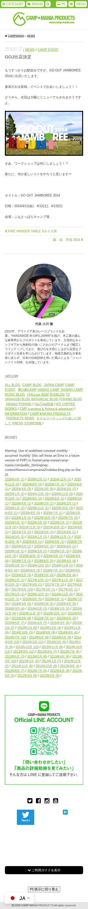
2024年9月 (32, 498)
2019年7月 (21, 561)
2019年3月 (14, 565)
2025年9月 (32, 484)
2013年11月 (52, 647)
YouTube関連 (43, 404)
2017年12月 (38, 580)
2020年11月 (60, 537)
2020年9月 (32, 542)
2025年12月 (60, 479)
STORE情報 (33, 423)
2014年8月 (68, 632)
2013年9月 (23, 651)
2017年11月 (62, 580)
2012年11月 (22, 666)
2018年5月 (21, 575)
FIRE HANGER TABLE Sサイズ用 (32, 231)
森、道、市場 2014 (67, 240)
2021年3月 (14, 537)
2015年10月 (54, 613)
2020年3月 (14, 551)
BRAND (37, 4)
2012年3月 (49, 675)
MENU (81, 4)
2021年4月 (66, 532)
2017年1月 (14, 594)
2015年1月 (27, 628)
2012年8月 (14, 671)
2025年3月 (44, 489)
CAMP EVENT (48, 50)
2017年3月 (45, 589)
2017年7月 (54, 584)
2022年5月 (14, 522)
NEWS (30, 50)
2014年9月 (45, 632)
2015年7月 (44, 618)
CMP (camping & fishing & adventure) (46, 409)
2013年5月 (37, 656)
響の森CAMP (27, 389)
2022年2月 (59, 522)
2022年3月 (37, 522)
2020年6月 (21, 546)
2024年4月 (21, 503)
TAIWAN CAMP (71, 389)
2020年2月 (37, 551)
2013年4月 (59, 656)
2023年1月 (21, 517)
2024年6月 (54, 498)
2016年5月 (44, 604)
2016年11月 (62, 594)
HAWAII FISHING (19, 404)
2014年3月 (33, 642)
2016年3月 (14, 608)
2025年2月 (66, 489)
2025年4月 (21, 489)
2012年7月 (37, 671)
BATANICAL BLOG (44, 399)
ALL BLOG (12, 385)
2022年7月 (68, 517)
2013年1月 (51, 661)
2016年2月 (37, 608)
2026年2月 (37, 479)
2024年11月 (62, 494)
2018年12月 (38, 565)
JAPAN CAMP (54, 385)
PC (63, 4)
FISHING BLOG (70, 399)
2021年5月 (44, 532)
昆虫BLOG (57, 394)
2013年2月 (29, 661)
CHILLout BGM (38, 394)
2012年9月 (69, 666)
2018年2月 (66, 575)
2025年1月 (14, 494)
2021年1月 (37, 537)
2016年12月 (38, 594)
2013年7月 (69, 651)
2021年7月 (21, 532)
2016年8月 (54, 599)
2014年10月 (22, 632)
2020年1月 (59, 551)
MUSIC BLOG (15, 394)
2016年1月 (59, 608)
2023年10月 (62, 508)
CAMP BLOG (32, 385)
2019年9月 (53, 556)
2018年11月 (62, 565)
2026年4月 (14, 479)
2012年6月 (59, 671)
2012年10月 (46, 666)
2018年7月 (53, 570)
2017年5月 (22, 589)
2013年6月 (14, 656)
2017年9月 (32, 584)
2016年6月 (21, 604)
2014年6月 (39, 637)
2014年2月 (56, 642)
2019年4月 (66, 561)
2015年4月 (37, 623)
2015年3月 (59, 623)
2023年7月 (53, 513)
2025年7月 (54, 484)
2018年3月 (44, 575)
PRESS (17, 423)
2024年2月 (66, 503)
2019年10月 (29, 556)
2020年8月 (54, 542)
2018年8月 (30, 570)
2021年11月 (29, 527)
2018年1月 (14, 580)
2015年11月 (29, 613)
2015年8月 (21, 618)
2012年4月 (27, 675)
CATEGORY (14, 4)
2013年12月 (27, 647)
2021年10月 (54, 527)
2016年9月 (32, 599)
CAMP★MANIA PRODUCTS (50, 414)
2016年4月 (66, 604)
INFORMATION (16, 414)
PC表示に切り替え (44, 889)
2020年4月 (66, 546)
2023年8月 (30, 513)
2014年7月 (15, 637)
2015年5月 (14, 623)
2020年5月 (44, 546)
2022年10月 (44, 517)
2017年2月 (68, 589)
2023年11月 (38, 508)
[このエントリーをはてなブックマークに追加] (65, 812)
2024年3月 (44, 503)
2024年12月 (38, 494)
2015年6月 (66, 618)
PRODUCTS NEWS (20, 418)
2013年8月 (47, 651)
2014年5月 (61, 637)
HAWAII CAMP (48, 389)
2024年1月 (14, 508)
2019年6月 (44, 561)
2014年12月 (50, 628)
